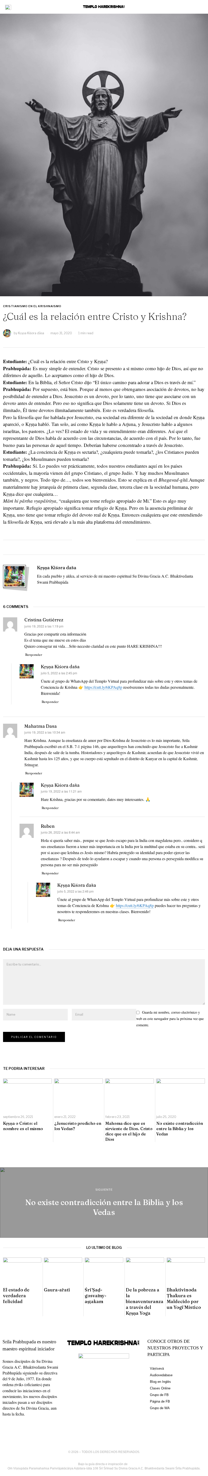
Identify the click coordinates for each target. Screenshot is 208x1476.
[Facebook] (81, 539)
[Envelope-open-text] (46, 1428)
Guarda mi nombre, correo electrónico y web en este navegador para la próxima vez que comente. (170, 1018)
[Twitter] (92, 539)
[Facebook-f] (9, 1428)
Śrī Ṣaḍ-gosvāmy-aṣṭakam (95, 1295)
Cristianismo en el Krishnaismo (32, 306)
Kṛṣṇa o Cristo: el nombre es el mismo (23, 1126)
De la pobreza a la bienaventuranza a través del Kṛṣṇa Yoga (144, 1301)
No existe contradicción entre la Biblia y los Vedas (179, 1128)
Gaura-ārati (57, 1289)
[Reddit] (115, 539)
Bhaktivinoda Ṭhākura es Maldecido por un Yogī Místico (184, 1298)
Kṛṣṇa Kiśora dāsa (31, 333)
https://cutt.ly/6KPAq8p (103, 687)
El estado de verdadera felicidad (16, 1295)
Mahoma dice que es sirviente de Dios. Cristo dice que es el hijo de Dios (128, 1131)
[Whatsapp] (104, 539)
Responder (33, 655)
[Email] (126, 539)
